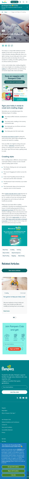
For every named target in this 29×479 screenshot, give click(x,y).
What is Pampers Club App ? (8, 413)
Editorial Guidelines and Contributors (10, 422)
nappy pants (15, 217)
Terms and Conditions (7, 427)
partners (19, 449)
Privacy (3, 432)
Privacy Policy (21, 456)
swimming (11, 145)
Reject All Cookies (13, 471)
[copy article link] (12, 45)
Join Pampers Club (6, 419)
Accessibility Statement (7, 430)
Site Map (4, 441)
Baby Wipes (4, 410)
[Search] (23, 2)
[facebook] (3, 45)
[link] (14, 87)
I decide (13, 475)
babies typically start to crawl (12, 193)
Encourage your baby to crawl (10, 136)
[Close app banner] (27, 473)
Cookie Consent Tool (5, 461)
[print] (9, 45)
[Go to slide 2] (15, 317)
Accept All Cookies (13, 467)
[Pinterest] (6, 45)
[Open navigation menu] (26, 2)
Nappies (4, 408)
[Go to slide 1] (14, 317)
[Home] (4, 2)
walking (4, 69)
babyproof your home (7, 210)
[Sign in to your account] (20, 2)
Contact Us (4, 424)
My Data (4, 438)
